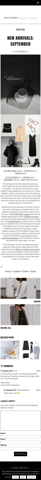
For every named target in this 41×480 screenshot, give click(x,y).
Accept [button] (15, 477)
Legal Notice (19, 468)
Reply (38, 371)
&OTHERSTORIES (10, 171)
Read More (31, 477)
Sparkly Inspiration (13, 385)
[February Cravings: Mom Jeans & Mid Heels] (31, 350)
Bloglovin (8, 271)
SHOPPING (20, 29)
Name (3, 433)
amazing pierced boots (10, 238)
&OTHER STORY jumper (20, 214)
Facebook (17, 271)
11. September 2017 (7, 371)
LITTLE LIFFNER (11, 177)
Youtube (33, 271)
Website (4, 445)
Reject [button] (23, 477)
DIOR (23, 180)
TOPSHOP (28, 171)
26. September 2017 (10, 390)
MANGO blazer (14, 222)
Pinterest (25, 271)
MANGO (18, 173)
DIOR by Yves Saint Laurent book (27, 249)
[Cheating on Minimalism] (10, 350)
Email (3, 439)
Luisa (15, 371)
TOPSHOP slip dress (31, 217)
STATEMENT (8, 180)
